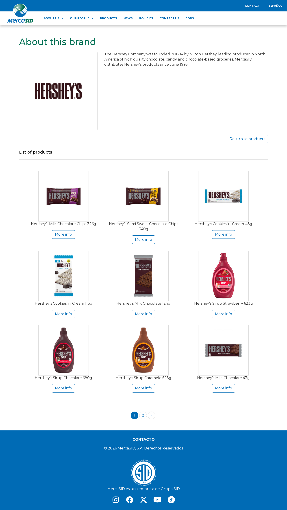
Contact (252, 5)
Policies (146, 18)
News (128, 18)
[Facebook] (129, 499)
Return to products (247, 139)
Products (108, 18)
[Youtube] (157, 499)
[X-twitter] (143, 499)
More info (63, 234)
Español (276, 5)
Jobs (190, 18)
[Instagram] (115, 499)
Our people (79, 18)
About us (51, 18)
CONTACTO (144, 439)
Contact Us (169, 18)
